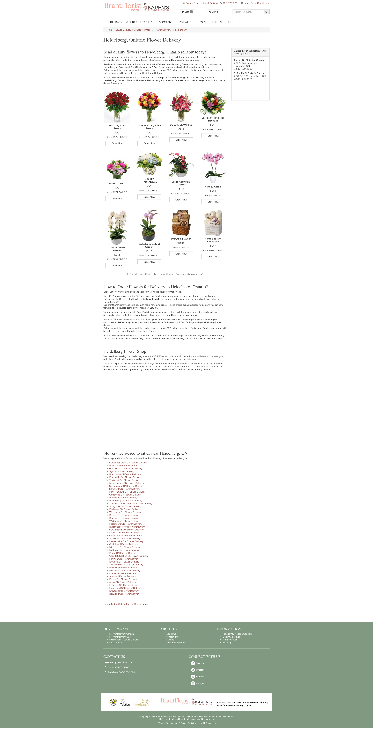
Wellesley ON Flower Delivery (125, 512)
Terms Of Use (230, 639)
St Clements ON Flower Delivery (126, 529)
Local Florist (115, 642)
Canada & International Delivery (201, 3)
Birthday (114, 22)
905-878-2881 (231, 3)
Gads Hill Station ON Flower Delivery (128, 556)
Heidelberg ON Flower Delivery (125, 524)
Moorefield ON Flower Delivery (125, 588)
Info (231, 22)
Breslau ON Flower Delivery (123, 515)
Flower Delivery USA (120, 636)
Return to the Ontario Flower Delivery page (125, 604)
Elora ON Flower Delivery (122, 573)
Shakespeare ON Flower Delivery (126, 486)
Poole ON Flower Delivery (123, 553)
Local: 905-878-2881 (119, 667)
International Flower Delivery (124, 639)
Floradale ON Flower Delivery (124, 570)
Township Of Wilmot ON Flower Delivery (130, 503)
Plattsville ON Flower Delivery (125, 477)
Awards (170, 639)
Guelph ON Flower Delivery (123, 544)
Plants (217, 22)
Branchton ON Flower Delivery (125, 474)
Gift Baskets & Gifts (139, 22)
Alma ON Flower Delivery (122, 582)
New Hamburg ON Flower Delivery (127, 491)
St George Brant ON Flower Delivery (128, 462)
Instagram (200, 683)
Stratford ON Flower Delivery (124, 489)
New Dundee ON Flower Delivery (126, 483)
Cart (188, 11)
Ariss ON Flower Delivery (122, 576)
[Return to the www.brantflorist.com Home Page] (136, 7)
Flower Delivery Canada (121, 634)
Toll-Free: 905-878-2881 (121, 672)
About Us (171, 634)
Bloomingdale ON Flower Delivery (127, 526)
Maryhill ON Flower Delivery (124, 532)
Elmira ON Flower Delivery (123, 567)
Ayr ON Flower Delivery (121, 471)
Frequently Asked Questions (238, 634)
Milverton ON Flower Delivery (124, 547)
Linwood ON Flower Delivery (124, 561)
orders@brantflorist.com (256, 3)
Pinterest (200, 676)
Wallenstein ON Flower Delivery (126, 564)
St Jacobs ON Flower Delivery (124, 538)
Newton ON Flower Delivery (124, 558)
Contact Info (172, 636)
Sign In (214, 11)
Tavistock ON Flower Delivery (124, 480)
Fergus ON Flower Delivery (123, 579)
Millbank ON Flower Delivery (124, 550)
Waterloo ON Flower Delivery (124, 521)
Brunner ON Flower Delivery (123, 518)
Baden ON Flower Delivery (123, 497)
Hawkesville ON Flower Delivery (126, 541)
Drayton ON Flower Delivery (124, 591)
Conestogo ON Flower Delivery (125, 535)
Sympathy (185, 22)
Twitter (199, 669)
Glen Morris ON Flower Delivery (125, 468)
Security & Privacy (232, 636)
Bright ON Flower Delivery (123, 465)
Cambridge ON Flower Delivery (125, 494)
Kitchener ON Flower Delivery (124, 509)
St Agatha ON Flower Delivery (125, 506)
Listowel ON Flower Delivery (124, 585)
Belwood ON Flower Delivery (124, 593)
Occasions (166, 22)
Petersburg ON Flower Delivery (125, 500)
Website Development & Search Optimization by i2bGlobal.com (187, 723)
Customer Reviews (176, 642)
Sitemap (227, 642)
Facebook (200, 663)
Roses (202, 22)
